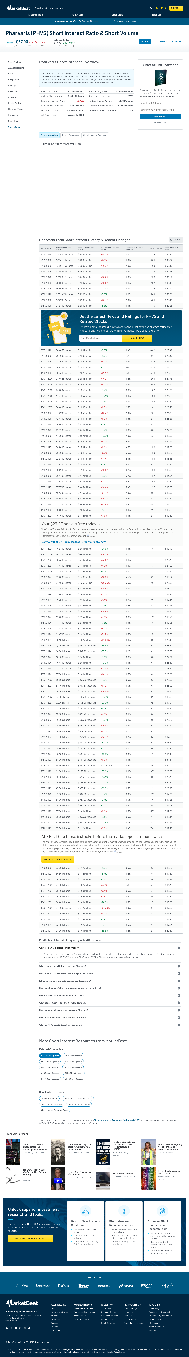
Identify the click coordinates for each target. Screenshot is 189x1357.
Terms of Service (156, 1326)
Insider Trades (130, 1319)
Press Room (56, 1319)
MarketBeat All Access (83, 1308)
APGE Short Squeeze (50, 1073)
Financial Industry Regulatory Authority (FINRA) (117, 1120)
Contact (54, 1326)
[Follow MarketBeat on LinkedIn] (20, 1328)
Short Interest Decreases (79, 1104)
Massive (71, 1349)
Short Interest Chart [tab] (49, 135)
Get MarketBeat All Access (30, 1238)
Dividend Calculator (109, 1315)
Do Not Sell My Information (160, 1315)
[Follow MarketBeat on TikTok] (29, 1328)
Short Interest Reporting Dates (54, 1110)
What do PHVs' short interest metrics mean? (60, 1025)
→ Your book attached (62, 21)
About (53, 1308)
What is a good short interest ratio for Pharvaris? (62, 966)
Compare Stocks (108, 1312)
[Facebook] (11, 1328)
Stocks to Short (48, 1098)
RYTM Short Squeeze (50, 1079)
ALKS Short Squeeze (73, 1073)
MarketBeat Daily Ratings (84, 1312)
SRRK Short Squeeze (74, 1079)
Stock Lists (106, 1308)
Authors (54, 1315)
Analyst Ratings (130, 1308)
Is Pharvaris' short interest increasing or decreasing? (65, 981)
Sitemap (152, 1330)
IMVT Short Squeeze (73, 1061)
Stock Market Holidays (133, 1323)
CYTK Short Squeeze (50, 1055)
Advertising (154, 1308)
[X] (7, 1328)
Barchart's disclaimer (115, 1352)
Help (59, 1330)
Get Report (160, 116)
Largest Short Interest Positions (78, 1098)
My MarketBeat (107, 1319)
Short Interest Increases (51, 1104)
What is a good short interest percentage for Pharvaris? (66, 973)
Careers (54, 1323)
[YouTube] (16, 1328)
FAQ (52, 1330)
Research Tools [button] (35, 15)
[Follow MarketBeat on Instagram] (25, 1328)
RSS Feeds (153, 1323)
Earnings (128, 1315)
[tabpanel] (111, 163)
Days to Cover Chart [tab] (70, 135)
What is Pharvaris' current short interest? (59, 947)
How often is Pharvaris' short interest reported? (62, 1017)
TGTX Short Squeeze (73, 1067)
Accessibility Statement (159, 1312)
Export (178, 239)
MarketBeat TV (80, 1315)
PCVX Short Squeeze (50, 1061)
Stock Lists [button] (117, 15)
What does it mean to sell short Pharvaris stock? (62, 1002)
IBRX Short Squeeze (49, 1067)
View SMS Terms (160, 122)
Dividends (128, 1312)
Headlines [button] (156, 15)
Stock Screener (108, 1323)
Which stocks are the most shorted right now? (61, 995)
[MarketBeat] (18, 8)
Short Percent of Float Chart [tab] (95, 135)
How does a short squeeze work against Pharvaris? (63, 1010)
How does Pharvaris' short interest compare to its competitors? (70, 988)
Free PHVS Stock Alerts (126, 21)
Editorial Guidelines (59, 1312)
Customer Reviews (82, 1319)
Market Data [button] (77, 15)
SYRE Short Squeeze (73, 1055)
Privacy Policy (155, 1319)
